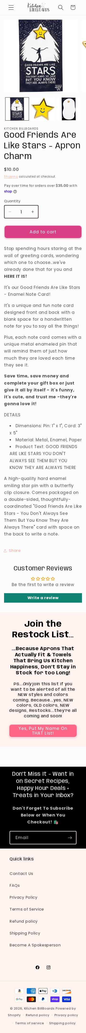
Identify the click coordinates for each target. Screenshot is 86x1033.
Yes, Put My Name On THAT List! (43, 731)
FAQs (15, 885)
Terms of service (29, 1023)
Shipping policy (62, 1023)
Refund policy (24, 921)
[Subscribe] (70, 837)
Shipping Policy (25, 933)
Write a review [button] (43, 598)
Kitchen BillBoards (39, 1008)
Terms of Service (27, 909)
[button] (11, 7)
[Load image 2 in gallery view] (42, 109)
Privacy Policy (24, 897)
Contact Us (21, 873)
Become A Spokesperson (35, 945)
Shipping (11, 176)
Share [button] (15, 550)
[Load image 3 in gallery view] (68, 109)
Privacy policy (66, 1015)
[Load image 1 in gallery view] (17, 109)
